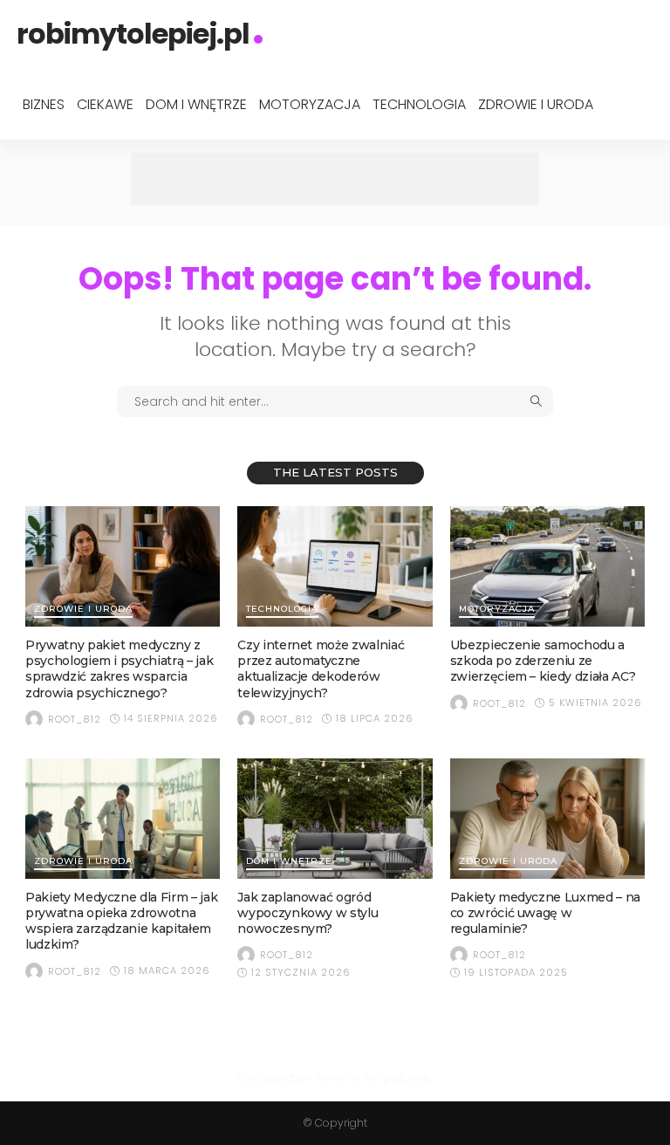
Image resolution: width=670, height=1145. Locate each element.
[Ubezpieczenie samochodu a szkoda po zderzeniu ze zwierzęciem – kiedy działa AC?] (547, 566)
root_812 (74, 719)
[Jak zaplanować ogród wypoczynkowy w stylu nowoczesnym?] (334, 818)
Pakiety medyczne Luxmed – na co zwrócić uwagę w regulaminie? (545, 912)
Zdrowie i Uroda (535, 104)
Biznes (44, 104)
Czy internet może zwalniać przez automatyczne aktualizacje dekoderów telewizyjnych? (320, 669)
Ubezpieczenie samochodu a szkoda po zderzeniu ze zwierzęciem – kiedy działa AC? (543, 660)
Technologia (419, 104)
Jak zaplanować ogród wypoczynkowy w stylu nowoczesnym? (307, 912)
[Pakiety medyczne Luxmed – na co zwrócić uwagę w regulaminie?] (547, 818)
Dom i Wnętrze (196, 104)
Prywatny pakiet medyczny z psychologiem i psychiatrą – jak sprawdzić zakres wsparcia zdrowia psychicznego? (119, 669)
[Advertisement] (335, 179)
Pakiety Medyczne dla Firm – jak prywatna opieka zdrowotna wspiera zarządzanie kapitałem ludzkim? (121, 921)
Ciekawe (105, 104)
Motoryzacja (309, 104)
